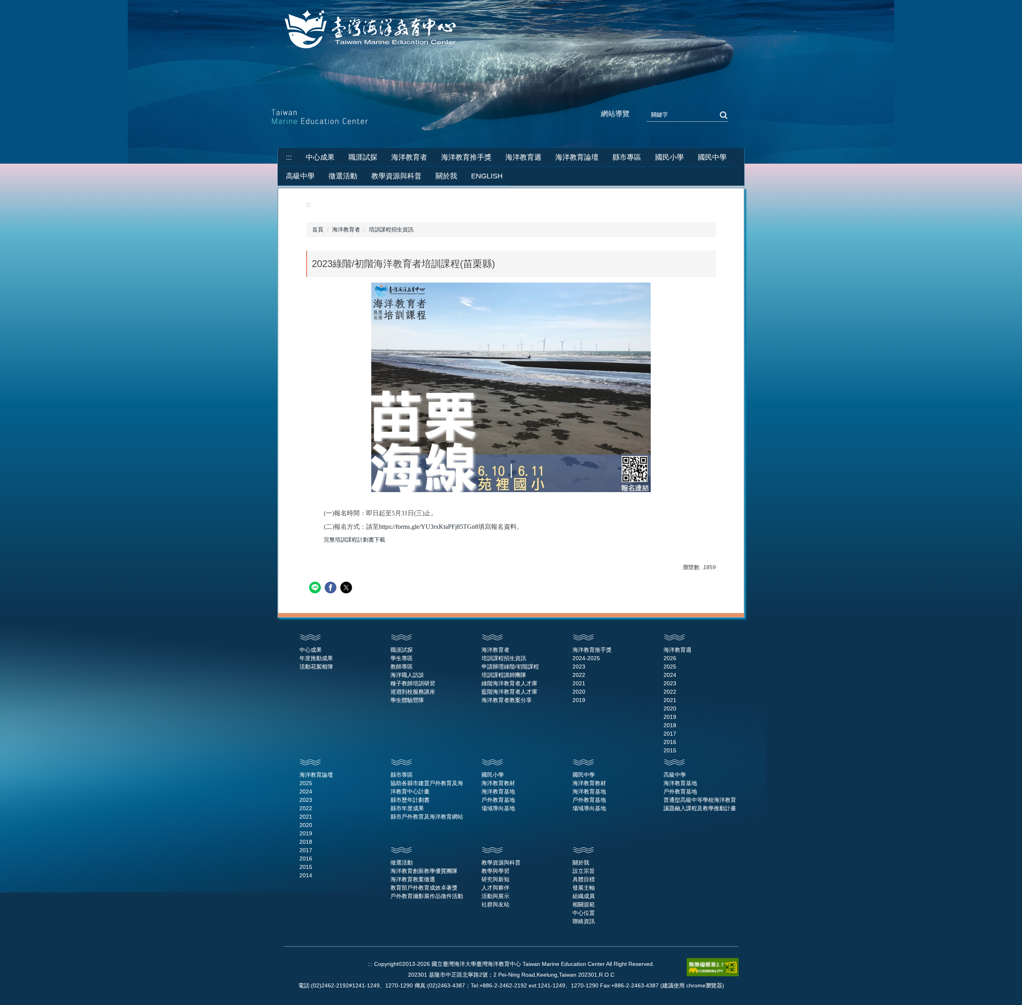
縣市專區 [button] (626, 157)
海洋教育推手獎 (592, 650)
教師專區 (401, 666)
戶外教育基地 (498, 800)
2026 (670, 658)
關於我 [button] (446, 176)
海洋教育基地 (498, 791)
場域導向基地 (498, 808)
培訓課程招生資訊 (391, 229)
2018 (670, 725)
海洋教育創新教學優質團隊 (424, 871)
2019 (578, 700)
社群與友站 (495, 904)
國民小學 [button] (669, 157)
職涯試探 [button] (363, 157)
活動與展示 (495, 896)
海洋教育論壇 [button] (576, 157)
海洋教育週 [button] (523, 157)
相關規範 (583, 904)
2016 (670, 742)
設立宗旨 (583, 871)
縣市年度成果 (407, 808)
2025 (670, 666)
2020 (578, 691)
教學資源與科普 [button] (396, 176)
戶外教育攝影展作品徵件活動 (426, 896)
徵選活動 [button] (343, 176)
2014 (305, 875)
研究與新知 (495, 879)
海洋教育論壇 (316, 775)
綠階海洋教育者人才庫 (509, 683)
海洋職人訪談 (407, 675)
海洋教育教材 (498, 783)
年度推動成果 (316, 658)
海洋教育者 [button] (409, 157)
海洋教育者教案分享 (506, 700)
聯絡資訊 (583, 921)
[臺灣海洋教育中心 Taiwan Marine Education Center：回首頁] (371, 30)
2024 (670, 675)
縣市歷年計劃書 (410, 800)
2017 (670, 733)
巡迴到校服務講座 (412, 691)
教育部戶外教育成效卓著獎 (424, 887)
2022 (578, 675)
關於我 (580, 862)
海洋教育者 (346, 229)
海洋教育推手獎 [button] (466, 157)
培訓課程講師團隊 (503, 675)
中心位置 (583, 913)
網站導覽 (615, 114)
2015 (670, 750)
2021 (578, 683)
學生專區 (401, 658)
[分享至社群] (316, 588)
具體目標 (583, 879)
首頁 (317, 229)
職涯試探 (401, 650)
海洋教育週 (677, 650)
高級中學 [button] (300, 176)
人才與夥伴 (495, 887)
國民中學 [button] (712, 157)
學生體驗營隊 (407, 700)
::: (289, 157)
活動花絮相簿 (316, 666)
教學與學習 (495, 871)
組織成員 (583, 896)
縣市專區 (401, 775)
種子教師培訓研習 (412, 683)
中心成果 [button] (320, 157)
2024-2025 (586, 658)
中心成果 (310, 650)
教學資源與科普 (501, 862)
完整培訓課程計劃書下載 (354, 539)
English (487, 176)
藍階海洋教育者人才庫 (509, 691)
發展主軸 (583, 887)
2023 (578, 666)
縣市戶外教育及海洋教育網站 (426, 816)
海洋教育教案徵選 (412, 879)
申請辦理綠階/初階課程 (510, 666)
